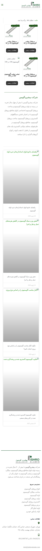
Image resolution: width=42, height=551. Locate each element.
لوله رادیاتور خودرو (33, 511)
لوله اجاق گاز (35, 508)
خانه (36, 20)
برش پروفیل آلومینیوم (32, 505)
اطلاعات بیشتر (30, 50)
